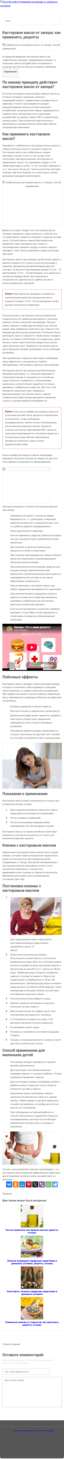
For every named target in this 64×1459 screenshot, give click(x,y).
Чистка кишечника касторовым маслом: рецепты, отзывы (32, 1231)
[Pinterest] (29, 1184)
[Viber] (42, 1184)
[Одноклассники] (16, 1184)
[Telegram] (55, 1184)
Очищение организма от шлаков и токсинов (33, 1431)
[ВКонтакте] (9, 1184)
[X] (35, 1184)
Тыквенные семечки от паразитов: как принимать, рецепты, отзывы (32, 1323)
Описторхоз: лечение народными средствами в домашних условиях (32, 1292)
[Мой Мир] (22, 1184)
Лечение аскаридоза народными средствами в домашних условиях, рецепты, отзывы (32, 1262)
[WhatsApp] (48, 1184)
